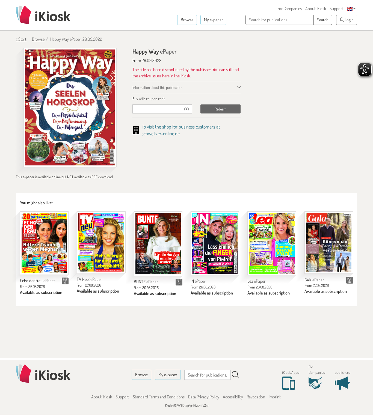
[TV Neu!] (101, 242)
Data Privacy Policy (203, 396)
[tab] (186, 98)
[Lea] (271, 243)
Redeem (220, 109)
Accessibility (233, 396)
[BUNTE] (158, 243)
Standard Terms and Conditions (159, 396)
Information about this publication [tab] (157, 87)
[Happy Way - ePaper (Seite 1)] (70, 107)
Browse (187, 19)
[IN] (215, 243)
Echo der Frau (37, 280)
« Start (21, 39)
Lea (256, 281)
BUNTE (146, 281)
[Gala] (328, 242)
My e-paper (213, 19)
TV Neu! (89, 279)
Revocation (256, 396)
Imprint (275, 396)
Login (349, 19)
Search (322, 19)
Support (336, 8)
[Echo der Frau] (44, 243)
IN (198, 281)
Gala (314, 279)
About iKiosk (315, 8)
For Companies (289, 8)
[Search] (235, 375)
